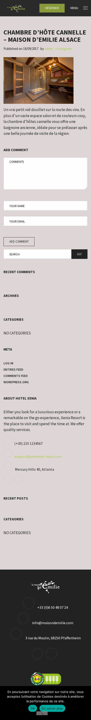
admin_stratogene (58, 48)
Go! (79, 254)
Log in (8, 363)
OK (33, 708)
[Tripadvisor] (9, 482)
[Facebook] (19, 482)
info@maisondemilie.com (52, 622)
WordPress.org (16, 382)
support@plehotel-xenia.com (38, 456)
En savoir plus (52, 708)
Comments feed (16, 376)
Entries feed (13, 369)
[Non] (42, 713)
